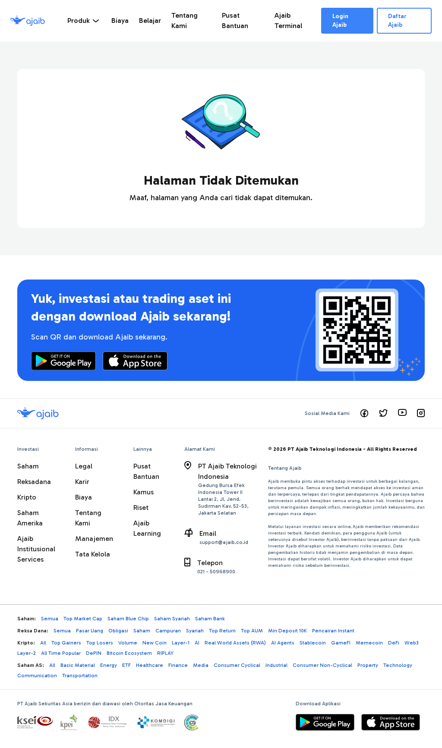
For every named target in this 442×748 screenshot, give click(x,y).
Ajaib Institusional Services (36, 548)
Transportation (80, 676)
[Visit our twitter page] (383, 413)
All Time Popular (61, 653)
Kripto (26, 497)
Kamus (143, 492)
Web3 (411, 643)
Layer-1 (180, 643)
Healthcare (149, 665)
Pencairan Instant (333, 631)
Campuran (168, 631)
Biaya (83, 497)
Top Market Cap (82, 619)
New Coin (154, 643)
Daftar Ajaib (397, 20)
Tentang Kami (88, 518)
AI (197, 643)
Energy (108, 665)
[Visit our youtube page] (402, 413)
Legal (83, 466)
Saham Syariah (172, 619)
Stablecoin (313, 643)
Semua (49, 619)
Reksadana (34, 482)
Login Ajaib (340, 20)
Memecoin (369, 643)
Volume (127, 643)
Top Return (222, 631)
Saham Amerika (30, 518)
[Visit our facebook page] (364, 413)
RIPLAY (165, 653)
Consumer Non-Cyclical (322, 665)
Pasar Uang (89, 631)
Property (367, 665)
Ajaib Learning (147, 528)
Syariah (195, 631)
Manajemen (94, 538)
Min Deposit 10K (287, 631)
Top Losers (99, 643)
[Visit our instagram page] (421, 413)
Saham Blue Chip (128, 619)
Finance (178, 665)
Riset (140, 507)
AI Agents (282, 643)
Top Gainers (66, 643)
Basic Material (77, 665)
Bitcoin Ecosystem (129, 653)
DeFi (393, 643)
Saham (28, 466)
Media (200, 665)
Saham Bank (210, 619)
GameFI (340, 643)
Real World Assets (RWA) (235, 643)
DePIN (93, 653)
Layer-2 (26, 653)
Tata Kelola (92, 554)
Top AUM (252, 631)
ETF (126, 665)
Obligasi (118, 631)
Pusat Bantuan (146, 471)
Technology (397, 665)
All (43, 643)
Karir (82, 482)
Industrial (276, 665)
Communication (37, 676)
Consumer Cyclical (237, 665)
